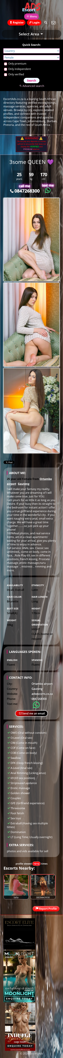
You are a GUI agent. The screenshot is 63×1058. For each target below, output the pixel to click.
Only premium (17, 63)
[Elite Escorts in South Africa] (19, 948)
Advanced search (33, 86)
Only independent (19, 69)
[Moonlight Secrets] (19, 1001)
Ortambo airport (42, 683)
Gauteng (23, 484)
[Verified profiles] (32, 151)
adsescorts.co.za (42, 693)
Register (18, 22)
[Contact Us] (53, 23)
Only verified (16, 74)
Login (36, 22)
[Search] (46, 23)
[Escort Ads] (31, 7)
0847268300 (26, 191)
